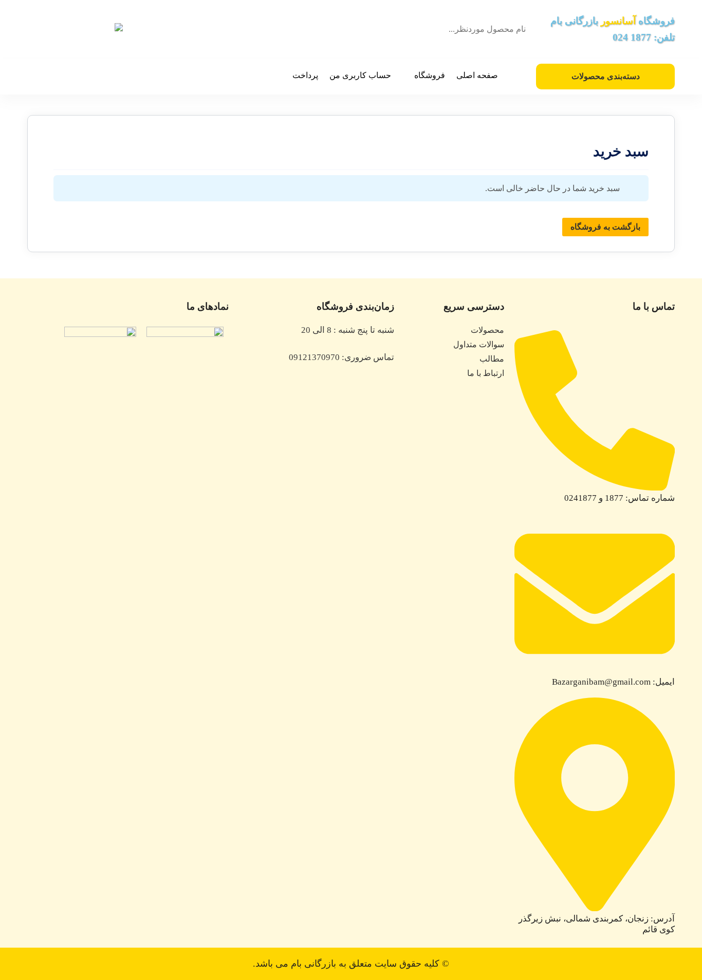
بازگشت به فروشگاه (605, 226)
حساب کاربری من (360, 75)
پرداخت (305, 75)
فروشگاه (429, 75)
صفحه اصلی (477, 75)
